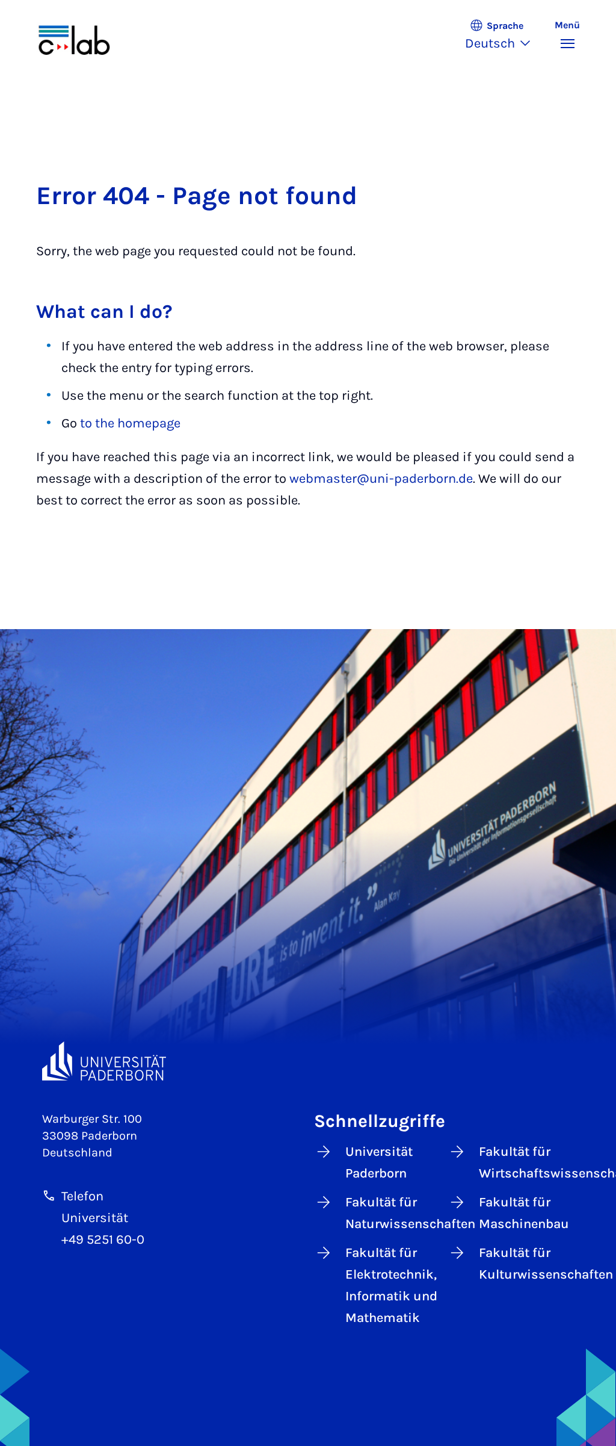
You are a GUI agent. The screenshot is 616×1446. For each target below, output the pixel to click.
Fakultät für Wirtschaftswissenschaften (526, 1162)
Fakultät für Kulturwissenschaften (526, 1263)
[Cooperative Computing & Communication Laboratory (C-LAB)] (87, 36)
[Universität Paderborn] (104, 1061)
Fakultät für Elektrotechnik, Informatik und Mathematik (391, 1285)
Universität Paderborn (379, 1162)
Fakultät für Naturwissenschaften (392, 1213)
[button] (504, 36)
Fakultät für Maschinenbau (524, 1213)
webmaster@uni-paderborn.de (381, 478)
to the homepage (130, 423)
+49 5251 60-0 (102, 1239)
